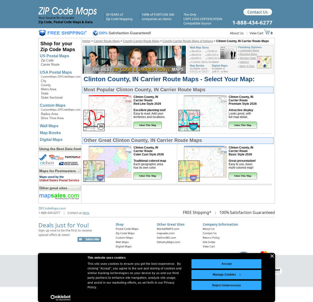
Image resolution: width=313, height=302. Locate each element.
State (44, 93)
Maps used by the (51, 177)
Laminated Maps (249, 50)
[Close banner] (272, 256)
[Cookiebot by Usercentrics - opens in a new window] (60, 298)
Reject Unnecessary (226, 285)
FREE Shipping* (197, 212)
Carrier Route (50, 64)
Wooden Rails (248, 58)
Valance (244, 61)
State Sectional (52, 97)
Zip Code (47, 60)
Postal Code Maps (127, 229)
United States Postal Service (59, 180)
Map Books (50, 133)
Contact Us (257, 12)
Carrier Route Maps (107, 41)
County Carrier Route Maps (141, 41)
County (46, 85)
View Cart (257, 33)
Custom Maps (53, 105)
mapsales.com (166, 233)
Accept (227, 264)
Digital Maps (51, 140)
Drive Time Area (52, 118)
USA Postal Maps (56, 72)
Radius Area (49, 114)
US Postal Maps (54, 56)
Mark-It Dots (247, 66)
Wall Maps (49, 126)
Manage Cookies (224, 274)
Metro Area (48, 89)
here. (86, 213)
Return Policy (211, 237)
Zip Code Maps (125, 233)
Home (86, 41)
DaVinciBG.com (166, 237)
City (43, 81)
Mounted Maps (248, 54)
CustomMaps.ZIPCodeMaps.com (60, 76)
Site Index (209, 242)
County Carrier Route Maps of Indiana (188, 41)
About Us (237, 33)
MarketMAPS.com (168, 229)
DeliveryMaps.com (168, 242)
